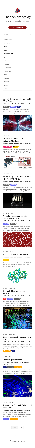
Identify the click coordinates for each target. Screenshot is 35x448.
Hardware (7, 64)
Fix (5, 60)
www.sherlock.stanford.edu (17, 21)
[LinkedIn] (16, 435)
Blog (5, 46)
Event (5, 57)
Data (5, 50)
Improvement (7, 67)
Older (20, 427)
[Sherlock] (17, 11)
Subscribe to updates (17, 27)
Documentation (8, 53)
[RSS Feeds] (19, 435)
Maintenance (7, 71)
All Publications (8, 39)
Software (6, 81)
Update (6, 88)
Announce (7, 43)
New (5, 74)
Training (6, 85)
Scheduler (6, 78)
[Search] (30, 34)
